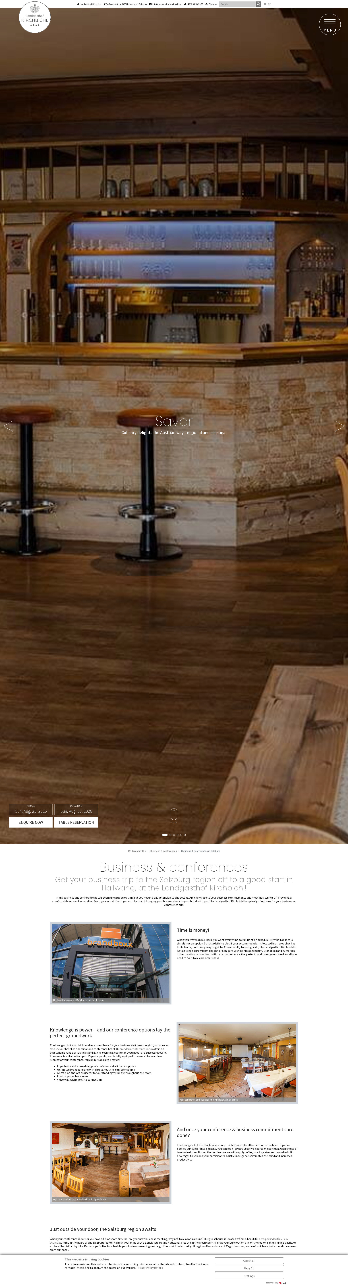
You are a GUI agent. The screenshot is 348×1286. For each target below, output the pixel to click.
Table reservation (76, 822)
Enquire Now (31, 822)
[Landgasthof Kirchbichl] (35, 17)
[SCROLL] (174, 814)
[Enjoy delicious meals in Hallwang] (111, 1162)
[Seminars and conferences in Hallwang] (237, 1062)
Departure (76, 805)
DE (269, 4)
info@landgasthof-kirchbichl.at (167, 4)
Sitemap (213, 4)
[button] (13, 426)
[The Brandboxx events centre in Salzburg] (111, 963)
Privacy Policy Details (149, 1268)
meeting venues (194, 954)
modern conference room (137, 1049)
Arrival (31, 805)
